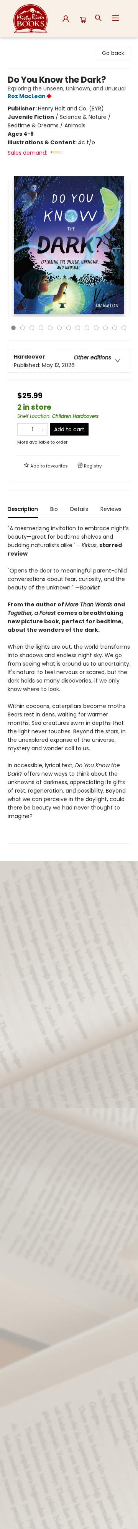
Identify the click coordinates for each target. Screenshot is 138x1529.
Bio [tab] (54, 509)
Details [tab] (79, 509)
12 (114, 327)
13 (124, 327)
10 (96, 327)
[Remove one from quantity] (22, 429)
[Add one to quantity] (43, 429)
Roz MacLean (27, 96)
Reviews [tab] (111, 509)
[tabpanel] (69, 684)
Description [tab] (23, 509)
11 (105, 327)
